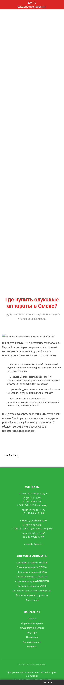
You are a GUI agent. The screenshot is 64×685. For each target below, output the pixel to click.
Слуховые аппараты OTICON (32, 567)
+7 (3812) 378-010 (26, 505)
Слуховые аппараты (32, 623)
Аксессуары (32, 600)
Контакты (32, 646)
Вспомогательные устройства (32, 595)
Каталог (48, 682)
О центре (32, 632)
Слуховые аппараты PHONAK (32, 562)
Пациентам (32, 637)
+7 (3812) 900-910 (32, 501)
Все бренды (11, 455)
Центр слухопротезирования (32, 4)
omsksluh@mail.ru (33, 544)
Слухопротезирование (32, 628)
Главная (32, 618)
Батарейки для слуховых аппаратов (32, 590)
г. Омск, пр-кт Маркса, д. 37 (33, 493)
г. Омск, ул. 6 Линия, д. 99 (33, 520)
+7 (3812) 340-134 (21, 528)
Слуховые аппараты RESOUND (32, 576)
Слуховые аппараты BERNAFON (32, 581)
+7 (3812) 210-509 (32, 498)
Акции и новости (32, 642)
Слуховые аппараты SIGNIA (32, 572)
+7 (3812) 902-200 (32, 525)
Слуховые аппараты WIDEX (32, 586)
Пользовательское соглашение (32, 664)
